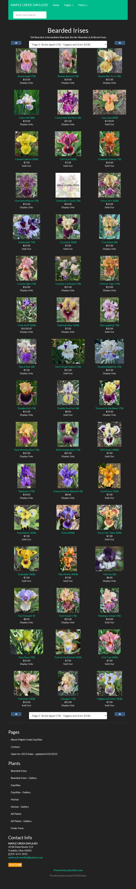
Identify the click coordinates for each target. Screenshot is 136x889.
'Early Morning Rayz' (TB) (26, 449)
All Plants (16, 813)
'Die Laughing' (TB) (109, 325)
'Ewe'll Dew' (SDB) (109, 491)
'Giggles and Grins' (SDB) (109, 698)
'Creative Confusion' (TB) (68, 283)
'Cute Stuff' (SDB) (26, 325)
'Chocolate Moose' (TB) (26, 200)
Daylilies (16, 785)
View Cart (14, 864)
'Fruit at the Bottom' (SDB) (68, 657)
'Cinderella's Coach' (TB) (68, 200)
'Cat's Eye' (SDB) (68, 159)
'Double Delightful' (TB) (109, 366)
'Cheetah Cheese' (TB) (109, 159)
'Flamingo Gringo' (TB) (109, 615)
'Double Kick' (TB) (26, 408)
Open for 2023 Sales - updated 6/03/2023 (34, 753)
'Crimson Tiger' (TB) (109, 283)
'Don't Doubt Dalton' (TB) (68, 366)
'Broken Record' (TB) (68, 76)
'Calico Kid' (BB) (27, 117)
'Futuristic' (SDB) (26, 698)
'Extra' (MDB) (68, 532)
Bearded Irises (19, 770)
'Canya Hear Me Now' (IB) (68, 117)
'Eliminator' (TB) (26, 491)
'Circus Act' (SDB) (109, 200)
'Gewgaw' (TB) (68, 698)
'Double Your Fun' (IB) (68, 408)
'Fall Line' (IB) (109, 574)
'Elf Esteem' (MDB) (109, 449)
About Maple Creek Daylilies (26, 739)
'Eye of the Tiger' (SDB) (110, 532)
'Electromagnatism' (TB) (68, 449)
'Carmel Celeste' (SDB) (26, 159)
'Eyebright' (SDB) (26, 574)
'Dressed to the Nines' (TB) (109, 408)
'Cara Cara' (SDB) (109, 117)
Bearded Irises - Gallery (24, 777)
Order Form (17, 828)
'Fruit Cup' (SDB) (109, 657)
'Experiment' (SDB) (26, 532)
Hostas (15, 799)
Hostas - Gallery (20, 806)
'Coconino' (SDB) (68, 242)
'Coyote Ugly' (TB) (26, 283)
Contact (15, 746)
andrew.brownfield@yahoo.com (25, 857)
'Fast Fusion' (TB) (68, 615)
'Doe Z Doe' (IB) (27, 366)
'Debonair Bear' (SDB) (68, 325)
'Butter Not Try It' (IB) (109, 76)
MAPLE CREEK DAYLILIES (29, 5)
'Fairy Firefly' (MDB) (68, 574)
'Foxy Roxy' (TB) (26, 657)
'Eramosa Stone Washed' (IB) (68, 491)
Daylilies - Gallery (21, 792)
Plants (82, 4)
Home (56, 4)
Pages (68, 4)
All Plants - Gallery (21, 821)
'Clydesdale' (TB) (26, 242)
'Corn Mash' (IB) (109, 242)
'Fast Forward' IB (26, 615)
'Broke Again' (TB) (26, 76)
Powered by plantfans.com (68, 870)
